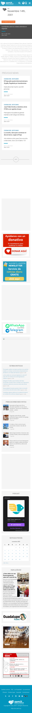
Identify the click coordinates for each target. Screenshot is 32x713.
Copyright (18, 692)
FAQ (12, 689)
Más (16, 159)
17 (23, 553)
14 (12, 553)
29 (16, 559)
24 (23, 556)
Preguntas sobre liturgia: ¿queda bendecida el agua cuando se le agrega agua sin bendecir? (18, 417)
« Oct (4, 563)
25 (27, 556)
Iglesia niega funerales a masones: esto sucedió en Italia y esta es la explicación (19, 433)
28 (12, 559)
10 (23, 550)
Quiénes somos (5, 689)
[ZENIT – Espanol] (9, 3)
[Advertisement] (16, 181)
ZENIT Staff (4, 35)
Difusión (5, 692)
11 (27, 550)
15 (16, 553)
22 (16, 556)
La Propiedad (18, 689)
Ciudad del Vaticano (11, 79)
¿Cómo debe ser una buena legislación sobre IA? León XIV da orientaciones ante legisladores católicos (15, 376)
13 (8, 553)
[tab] (9, 655)
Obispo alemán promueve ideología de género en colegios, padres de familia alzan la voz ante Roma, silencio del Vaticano (18, 443)
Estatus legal (11, 692)
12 (5, 553)
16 (19, 553)
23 (19, 556)
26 (5, 559)
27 (8, 559)
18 (27, 553)
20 (8, 556)
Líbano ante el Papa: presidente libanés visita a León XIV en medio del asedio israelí (9, 589)
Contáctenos (25, 692)
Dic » (7, 563)
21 (12, 556)
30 (19, 559)
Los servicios (26, 689)
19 (5, 556)
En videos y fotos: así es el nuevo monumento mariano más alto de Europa (17, 426)
